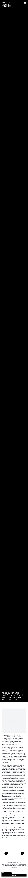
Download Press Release (8, 837)
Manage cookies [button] (14, 869)
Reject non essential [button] (7, 873)
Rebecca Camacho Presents (6, 4)
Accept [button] (14, 875)
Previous (6, 852)
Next (22, 852)
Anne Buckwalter (13, 695)
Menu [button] (25, 3)
